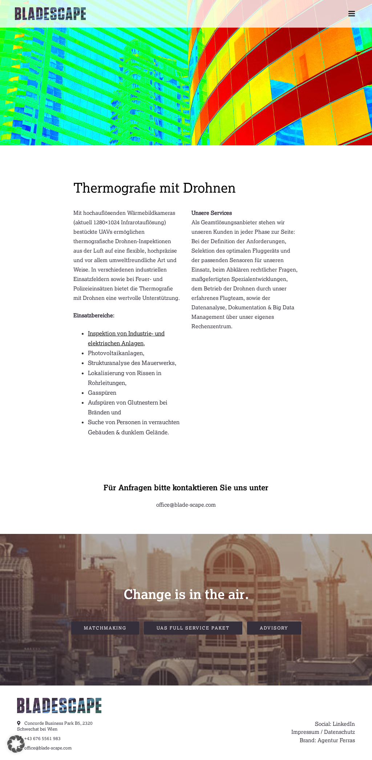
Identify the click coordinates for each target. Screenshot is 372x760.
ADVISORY (274, 628)
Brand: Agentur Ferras (327, 740)
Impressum (305, 731)
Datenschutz (339, 731)
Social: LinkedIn (335, 723)
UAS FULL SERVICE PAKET (193, 628)
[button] (16, 744)
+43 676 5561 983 (42, 738)
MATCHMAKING (105, 628)
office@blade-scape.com (186, 504)
